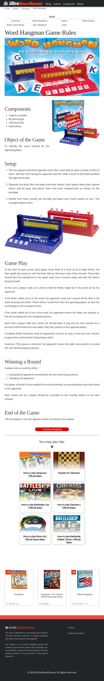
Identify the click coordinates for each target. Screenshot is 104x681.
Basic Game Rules (15, 25)
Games (57, 3)
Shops (80, 3)
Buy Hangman (40, 25)
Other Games (88, 21)
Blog (48, 3)
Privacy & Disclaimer (76, 633)
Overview (15, 21)
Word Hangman (39, 21)
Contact (71, 627)
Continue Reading (52, 429)
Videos (64, 21)
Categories (69, 3)
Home (7, 9)
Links (64, 25)
